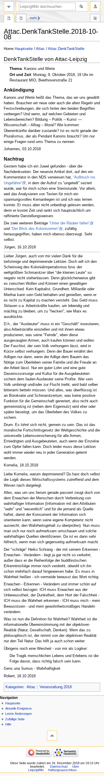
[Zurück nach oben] (52, 736)
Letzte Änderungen (18, 713)
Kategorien (14, 687)
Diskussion (21, 18)
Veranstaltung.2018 (56, 687)
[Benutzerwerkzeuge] (95, 6)
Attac (40, 49)
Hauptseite (24, 49)
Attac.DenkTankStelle (66, 49)
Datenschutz (59, 766)
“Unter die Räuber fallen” (69, 223)
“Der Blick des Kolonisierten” (35, 229)
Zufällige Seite (15, 719)
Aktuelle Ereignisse (18, 708)
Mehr (33, 18)
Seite (9, 18)
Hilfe (8, 724)
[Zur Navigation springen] (9, 6)
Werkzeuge (95, 18)
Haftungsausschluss (62, 770)
